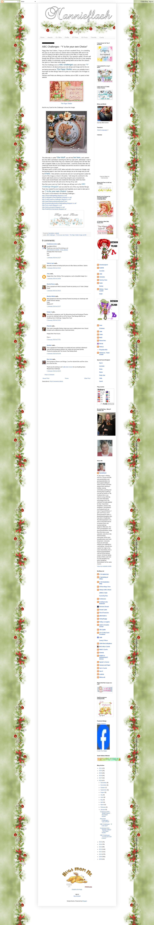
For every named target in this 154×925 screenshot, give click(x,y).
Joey (48, 273)
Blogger (84, 901)
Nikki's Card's (103, 649)
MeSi (100, 337)
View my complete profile (104, 566)
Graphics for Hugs (77, 889)
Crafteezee (102, 599)
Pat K (101, 363)
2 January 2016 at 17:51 (54, 339)
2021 (100, 768)
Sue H (101, 671)
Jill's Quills (102, 629)
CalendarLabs (104, 177)
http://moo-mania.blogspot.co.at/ (52, 205)
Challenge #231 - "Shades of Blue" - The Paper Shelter (105, 830)
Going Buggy (103, 619)
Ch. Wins (59, 37)
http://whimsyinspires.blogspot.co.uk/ (53, 207)
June (102, 797)
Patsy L (101, 346)
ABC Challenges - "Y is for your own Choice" (106, 836)
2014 (100, 844)
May (101, 800)
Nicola (101, 343)
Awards (50, 37)
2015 (100, 842)
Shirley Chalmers (101, 723)
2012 (100, 849)
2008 (100, 859)
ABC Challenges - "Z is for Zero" (106, 824)
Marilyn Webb (51, 296)
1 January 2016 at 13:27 (54, 257)
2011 (100, 851)
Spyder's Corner (104, 662)
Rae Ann (49, 359)
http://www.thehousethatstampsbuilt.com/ (54, 201)
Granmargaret (103, 265)
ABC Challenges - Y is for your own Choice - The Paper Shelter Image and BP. (67, 235)
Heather (49, 345)
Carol (101, 381)
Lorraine (101, 271)
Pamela (49, 326)
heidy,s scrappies (104, 622)
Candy (102, 37)
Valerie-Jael (50, 263)
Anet (100, 325)
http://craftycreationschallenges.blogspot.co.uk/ (56, 199)
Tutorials (93, 37)
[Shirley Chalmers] (103, 749)
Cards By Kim (103, 596)
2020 (100, 770)
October (102, 787)
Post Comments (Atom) (56, 381)
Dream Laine (103, 609)
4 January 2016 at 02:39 (54, 353)
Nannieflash (102, 473)
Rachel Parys (51, 284)
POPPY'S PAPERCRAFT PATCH (103, 657)
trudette (101, 674)
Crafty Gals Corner (67, 367)
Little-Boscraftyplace (105, 643)
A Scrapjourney (104, 574)
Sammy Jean (103, 280)
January (102, 809)
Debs (100, 369)
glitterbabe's (103, 616)
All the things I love (105, 586)
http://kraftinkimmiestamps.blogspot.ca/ (54, 209)
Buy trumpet (77, 896)
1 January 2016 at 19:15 (54, 290)
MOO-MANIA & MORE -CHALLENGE (57, 250)
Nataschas (102, 340)
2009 (100, 856)
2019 (100, 773)
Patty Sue (102, 375)
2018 (100, 775)
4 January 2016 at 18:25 (54, 371)
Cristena (101, 328)
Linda (101, 334)
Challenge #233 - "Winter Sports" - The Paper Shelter (105, 814)
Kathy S (49, 312)
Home (42, 37)
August (102, 792)
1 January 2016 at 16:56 (54, 278)
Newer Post (46, 378)
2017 (100, 778)
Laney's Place (103, 640)
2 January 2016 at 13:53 (54, 320)
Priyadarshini (103, 349)
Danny (101, 286)
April (101, 802)
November (103, 785)
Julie (100, 274)
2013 (100, 847)
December (103, 782)
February (103, 807)
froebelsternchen (52, 244)
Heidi (100, 294)
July (101, 795)
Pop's (101, 372)
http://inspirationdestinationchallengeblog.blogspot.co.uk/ (59, 203)
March (102, 804)
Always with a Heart (105, 589)
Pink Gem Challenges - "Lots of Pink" (104, 820)
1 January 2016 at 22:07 (54, 306)
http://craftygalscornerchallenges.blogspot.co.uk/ (57, 197)
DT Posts (75, 37)
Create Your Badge (102, 751)
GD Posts (84, 37)
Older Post (87, 378)
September (103, 790)
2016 (100, 780)
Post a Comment (49, 374)
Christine (102, 277)
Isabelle (101, 268)
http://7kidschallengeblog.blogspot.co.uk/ (54, 195)
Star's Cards (103, 668)
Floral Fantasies (104, 612)
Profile (67, 37)
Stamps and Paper (104, 665)
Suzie (101, 283)
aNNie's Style (103, 593)
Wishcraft (102, 677)
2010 (100, 854)
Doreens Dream (104, 606)
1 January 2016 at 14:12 (54, 268)
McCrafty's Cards (104, 646)
